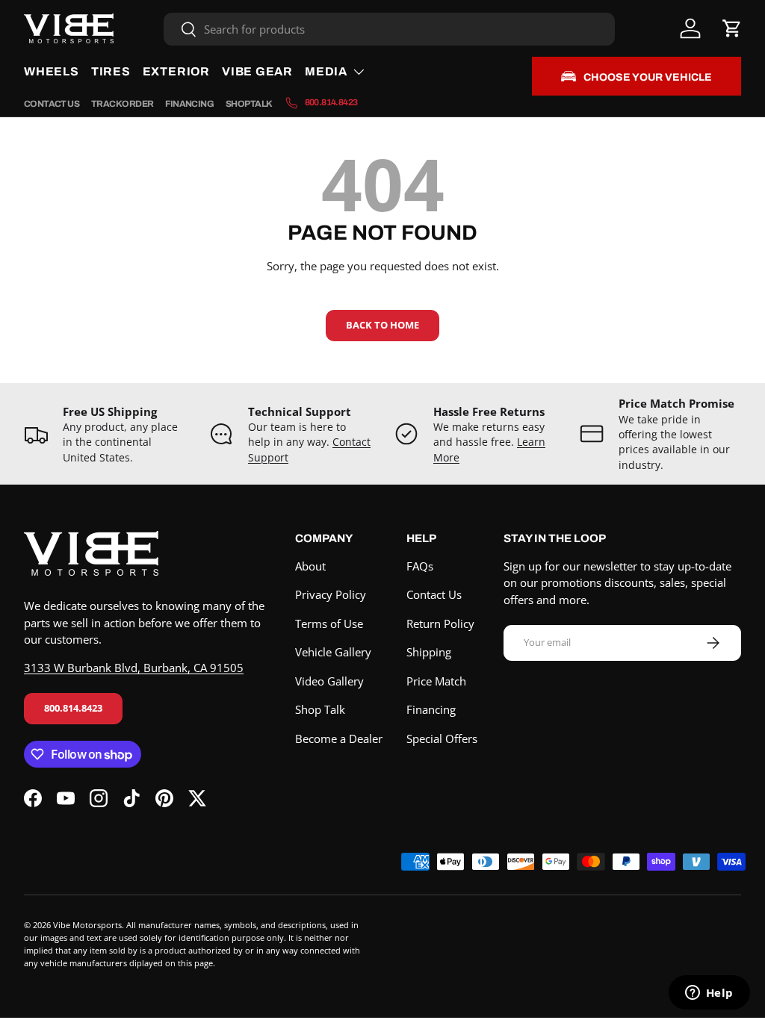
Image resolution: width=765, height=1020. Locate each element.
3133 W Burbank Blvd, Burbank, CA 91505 (134, 667)
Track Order (122, 104)
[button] (732, 28)
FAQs (419, 566)
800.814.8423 (73, 708)
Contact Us (51, 104)
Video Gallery (329, 681)
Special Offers (441, 738)
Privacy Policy (330, 594)
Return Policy (440, 623)
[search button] (180, 30)
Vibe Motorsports (87, 924)
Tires (111, 71)
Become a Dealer (338, 738)
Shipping (428, 651)
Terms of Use (329, 623)
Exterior (176, 71)
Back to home (382, 325)
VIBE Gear (257, 71)
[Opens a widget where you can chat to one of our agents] (709, 994)
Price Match (436, 681)
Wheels (51, 71)
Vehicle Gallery (333, 651)
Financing (189, 104)
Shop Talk (249, 104)
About (310, 566)
